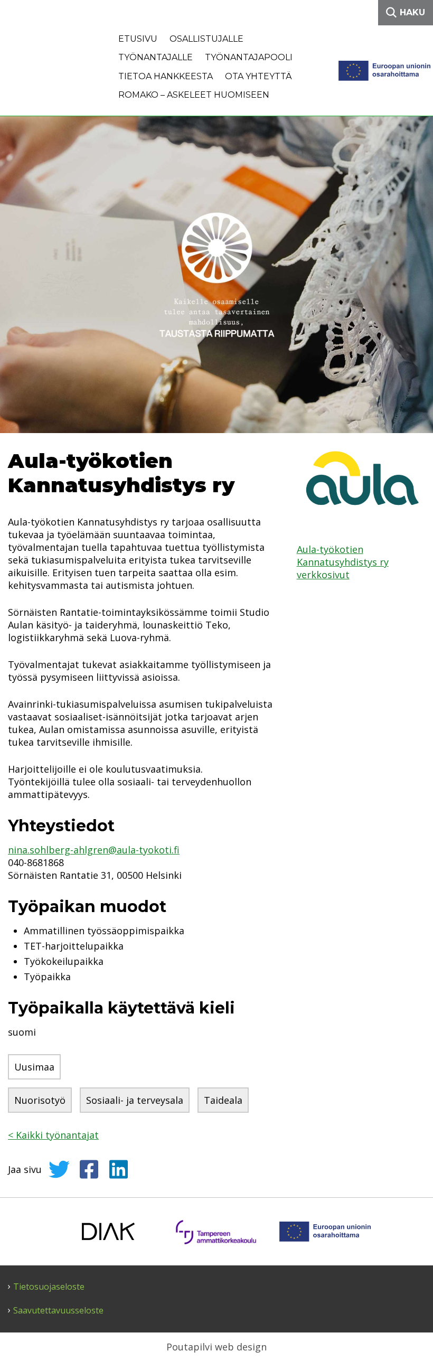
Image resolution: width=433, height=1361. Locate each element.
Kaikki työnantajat (53, 1135)
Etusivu (137, 39)
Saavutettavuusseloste (58, 1310)
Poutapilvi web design (216, 1346)
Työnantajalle (155, 57)
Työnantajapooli (249, 57)
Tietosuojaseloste (48, 1286)
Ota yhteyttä (258, 76)
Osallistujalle (206, 39)
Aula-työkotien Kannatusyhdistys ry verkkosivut (343, 562)
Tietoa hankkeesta (165, 76)
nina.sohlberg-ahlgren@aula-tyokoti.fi (94, 849)
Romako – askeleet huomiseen (193, 95)
